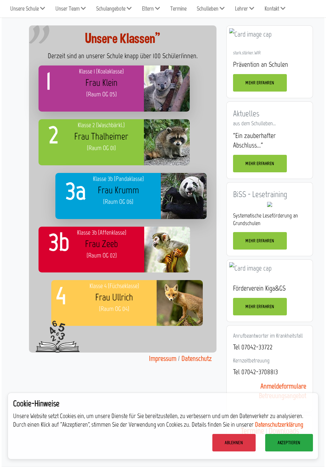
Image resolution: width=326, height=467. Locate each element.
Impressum (162, 358)
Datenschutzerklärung (279, 424)
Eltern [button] (148, 8)
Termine (178, 8)
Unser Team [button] (68, 8)
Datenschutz (196, 358)
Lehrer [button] (242, 8)
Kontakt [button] (272, 8)
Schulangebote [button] (111, 8)
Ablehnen (234, 442)
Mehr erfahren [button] (259, 83)
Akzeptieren (289, 442)
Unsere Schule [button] (25, 8)
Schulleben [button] (208, 8)
